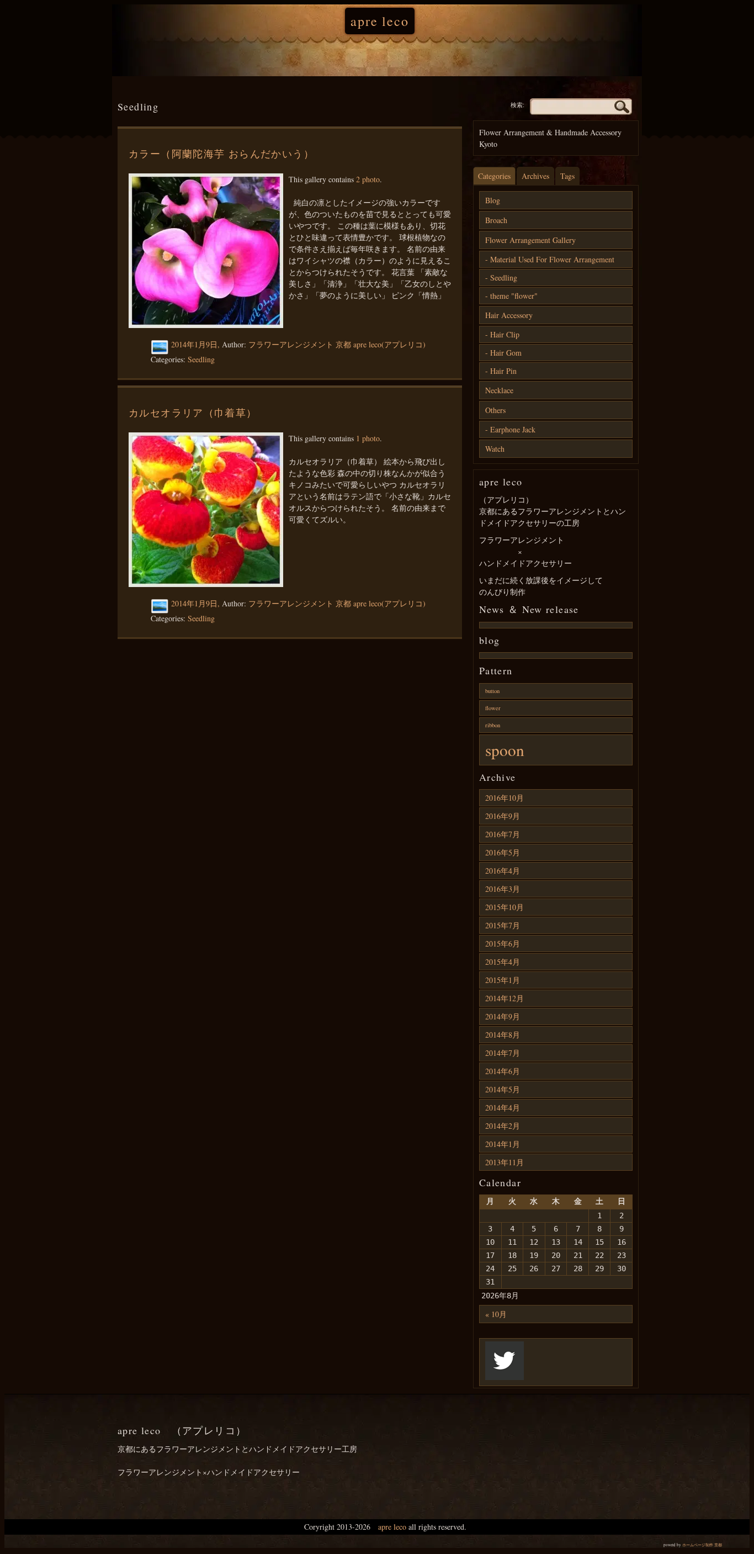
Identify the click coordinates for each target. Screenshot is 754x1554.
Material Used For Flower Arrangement (552, 259)
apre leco (379, 21)
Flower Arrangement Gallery (530, 240)
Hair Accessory (509, 315)
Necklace (499, 390)
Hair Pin (503, 371)
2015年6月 (502, 943)
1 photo (368, 438)
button (492, 691)
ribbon (492, 725)
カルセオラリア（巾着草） (193, 412)
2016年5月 (502, 852)
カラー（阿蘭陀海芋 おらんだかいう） (221, 153)
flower (493, 708)
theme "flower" (514, 295)
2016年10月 (504, 797)
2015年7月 (502, 925)
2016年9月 (502, 816)
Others (495, 410)
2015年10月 (504, 907)
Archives (535, 176)
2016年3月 (502, 889)
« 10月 (496, 1314)
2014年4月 (502, 1107)
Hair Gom (506, 352)
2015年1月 (502, 980)
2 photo (368, 179)
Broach (496, 220)
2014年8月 (502, 1034)
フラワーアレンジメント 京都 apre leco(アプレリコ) (337, 344)
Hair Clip (504, 334)
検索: (517, 105)
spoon (504, 749)
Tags (567, 176)
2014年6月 (502, 1071)
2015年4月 (502, 961)
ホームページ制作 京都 (702, 1544)
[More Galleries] (161, 347)
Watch (495, 448)
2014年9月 (502, 1016)
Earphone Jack (512, 429)
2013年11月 (504, 1162)
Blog (492, 200)
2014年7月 (502, 1053)
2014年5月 (502, 1089)
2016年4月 (502, 870)
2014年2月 (502, 1125)
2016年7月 (502, 834)
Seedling (201, 359)
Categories (494, 176)
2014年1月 (502, 1144)
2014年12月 (504, 998)
